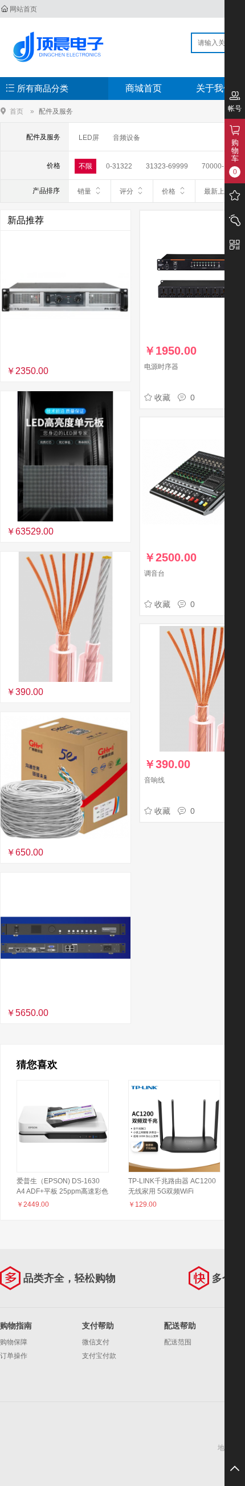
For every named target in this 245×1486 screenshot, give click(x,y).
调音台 (154, 573)
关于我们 (214, 88)
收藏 (162, 397)
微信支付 (95, 1342)
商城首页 (143, 88)
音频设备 (126, 138)
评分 (126, 191)
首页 (16, 111)
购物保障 (13, 1342)
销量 (84, 191)
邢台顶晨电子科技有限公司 (60, 46)
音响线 (154, 780)
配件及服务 (56, 111)
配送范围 (177, 1342)
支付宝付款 (99, 1356)
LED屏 (89, 138)
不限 (85, 166)
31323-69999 (167, 166)
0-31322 (119, 166)
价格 (168, 191)
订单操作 (13, 1356)
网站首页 (23, 9)
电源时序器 (161, 367)
